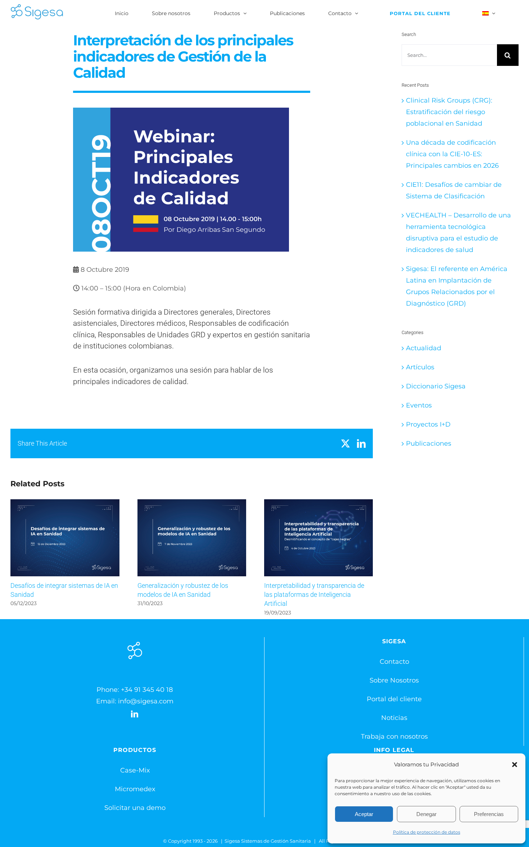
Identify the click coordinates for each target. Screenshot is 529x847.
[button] (514, 764)
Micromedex (135, 789)
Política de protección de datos (426, 832)
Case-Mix (135, 770)
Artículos (420, 367)
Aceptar (364, 814)
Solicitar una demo (135, 808)
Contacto (394, 662)
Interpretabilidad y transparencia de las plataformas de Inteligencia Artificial (318, 538)
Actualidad (423, 348)
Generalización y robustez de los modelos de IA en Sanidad (191, 538)
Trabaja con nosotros (394, 736)
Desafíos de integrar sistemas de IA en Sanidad (65, 538)
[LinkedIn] (134, 714)
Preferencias (489, 814)
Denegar (426, 814)
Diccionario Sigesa (436, 386)
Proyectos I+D (428, 424)
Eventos (419, 405)
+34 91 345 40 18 (147, 690)
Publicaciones (428, 443)
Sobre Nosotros (394, 680)
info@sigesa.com (145, 701)
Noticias (394, 718)
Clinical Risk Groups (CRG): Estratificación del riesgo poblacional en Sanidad (449, 111)
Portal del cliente (394, 699)
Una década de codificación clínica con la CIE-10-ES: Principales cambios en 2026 (452, 154)
